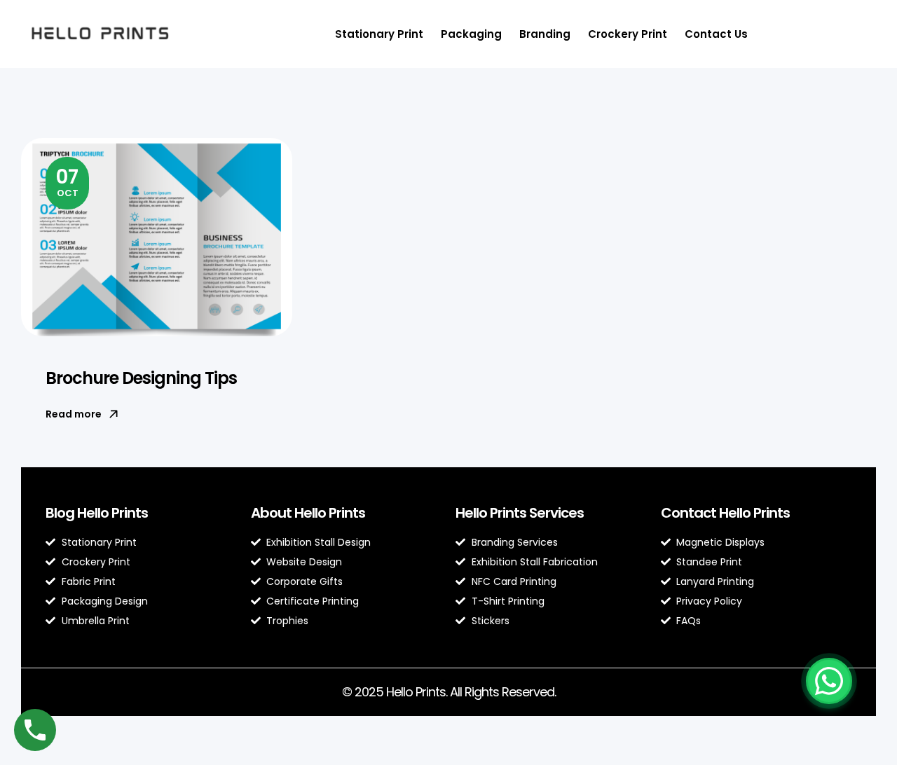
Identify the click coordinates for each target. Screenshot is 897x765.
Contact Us (716, 34)
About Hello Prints (308, 513)
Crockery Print (627, 34)
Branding (544, 34)
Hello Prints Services (520, 513)
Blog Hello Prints (97, 513)
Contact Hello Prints (725, 513)
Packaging (471, 34)
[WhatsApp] (829, 681)
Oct (67, 181)
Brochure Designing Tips (141, 378)
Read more (74, 414)
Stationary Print (379, 34)
